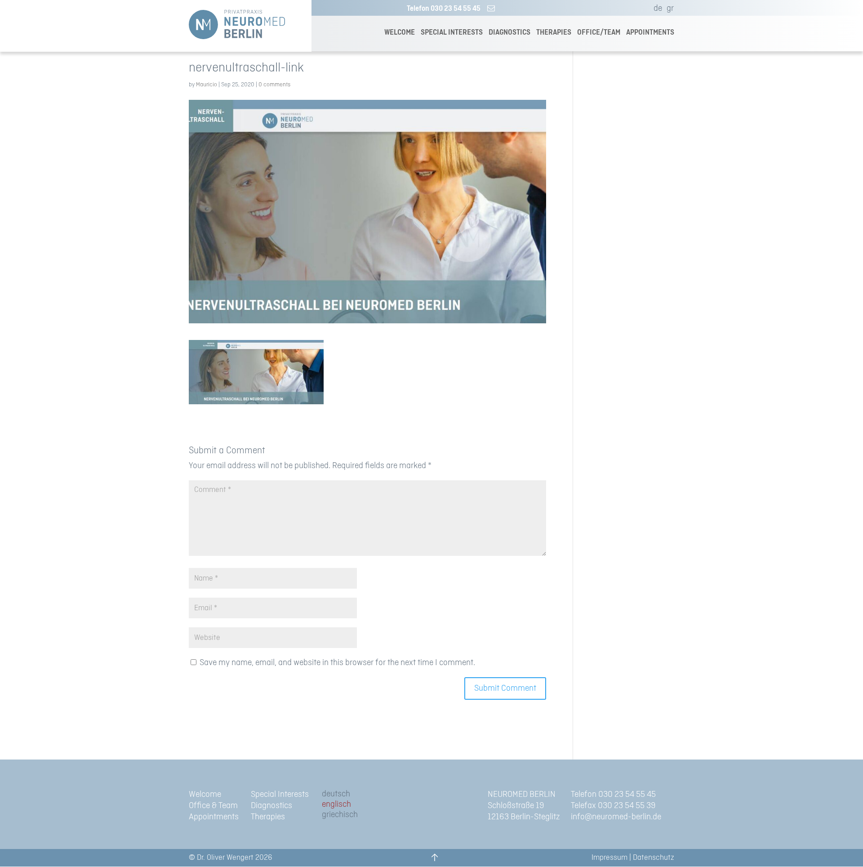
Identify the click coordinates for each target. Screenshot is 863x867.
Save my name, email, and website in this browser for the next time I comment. (337, 662)
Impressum (609, 858)
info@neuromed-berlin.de (616, 817)
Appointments (214, 817)
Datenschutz (653, 858)
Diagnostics (271, 805)
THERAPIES (553, 32)
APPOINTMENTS (650, 32)
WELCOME (399, 32)
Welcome (205, 794)
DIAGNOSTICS (509, 32)
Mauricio (206, 84)
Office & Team (213, 805)
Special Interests (280, 794)
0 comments (274, 84)
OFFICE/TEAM (598, 32)
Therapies (268, 817)
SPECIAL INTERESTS (452, 32)
